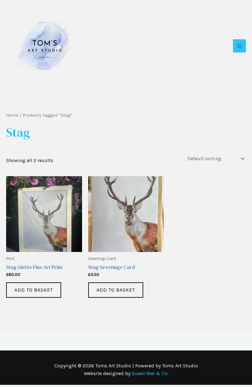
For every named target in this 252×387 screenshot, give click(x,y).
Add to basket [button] (33, 290)
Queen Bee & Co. (150, 373)
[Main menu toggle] (239, 45)
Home (12, 115)
